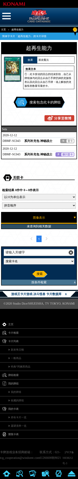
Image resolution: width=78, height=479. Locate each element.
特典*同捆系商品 (20, 366)
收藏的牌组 (17, 400)
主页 (3, 29)
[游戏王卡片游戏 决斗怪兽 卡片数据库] (39, 22)
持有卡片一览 (18, 417)
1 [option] (39, 239)
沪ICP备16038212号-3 (68, 458)
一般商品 (16, 358)
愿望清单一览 (18, 425)
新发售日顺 (17, 349)
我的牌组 (16, 392)
